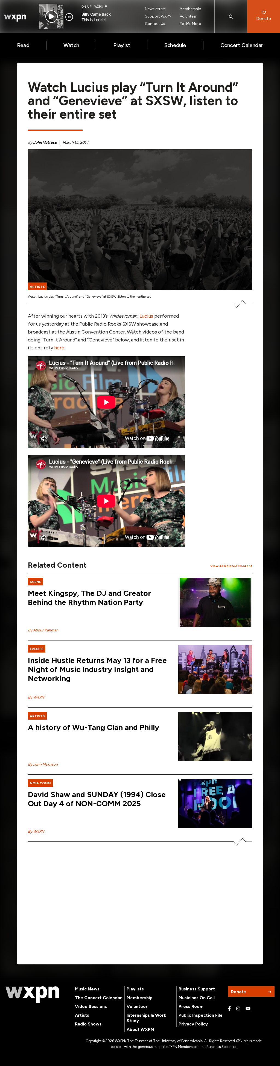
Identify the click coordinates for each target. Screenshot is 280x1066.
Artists (82, 1015)
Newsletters (155, 9)
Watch (71, 45)
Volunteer (188, 16)
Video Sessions (91, 1006)
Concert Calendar (241, 45)
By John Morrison (43, 764)
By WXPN (36, 697)
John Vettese (45, 142)
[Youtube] (248, 1008)
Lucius (146, 316)
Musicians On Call (197, 997)
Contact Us (155, 23)
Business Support (197, 989)
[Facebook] (229, 1008)
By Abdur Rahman (43, 630)
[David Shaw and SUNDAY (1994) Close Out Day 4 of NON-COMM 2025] (215, 803)
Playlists (135, 989)
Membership (190, 9)
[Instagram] (238, 1008)
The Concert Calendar (98, 997)
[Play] (51, 16)
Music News (87, 989)
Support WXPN (158, 16)
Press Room (191, 1006)
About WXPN (140, 1029)
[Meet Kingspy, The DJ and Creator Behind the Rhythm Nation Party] (215, 602)
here (59, 348)
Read (23, 45)
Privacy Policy (193, 1024)
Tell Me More (190, 23)
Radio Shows (88, 1024)
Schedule (175, 45)
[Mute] (69, 17)
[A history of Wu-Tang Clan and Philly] (215, 736)
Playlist (121, 45)
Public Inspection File (201, 1015)
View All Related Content (231, 566)
